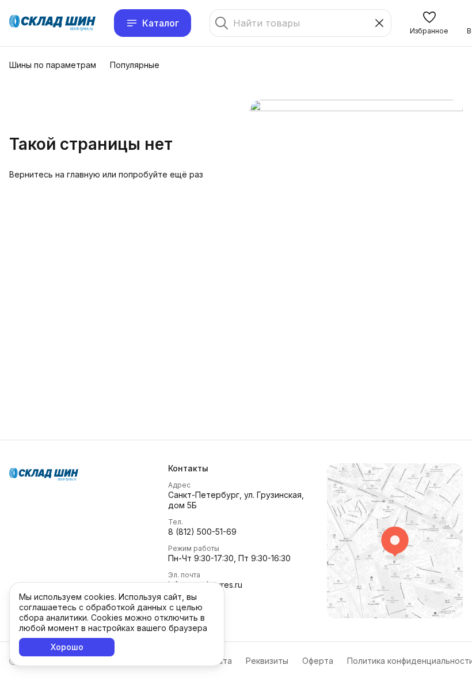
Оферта (317, 661)
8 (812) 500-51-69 (202, 532)
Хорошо (67, 647)
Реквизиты (267, 661)
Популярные (134, 65)
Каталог (160, 23)
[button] (429, 23)
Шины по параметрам (52, 65)
